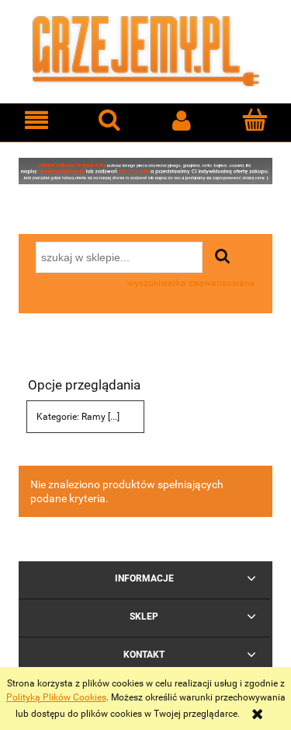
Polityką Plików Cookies (56, 697)
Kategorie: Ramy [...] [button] (78, 416)
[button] (36, 120)
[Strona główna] (146, 50)
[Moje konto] (182, 120)
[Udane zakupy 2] (145, 170)
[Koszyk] (254, 119)
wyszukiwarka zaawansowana (191, 283)
